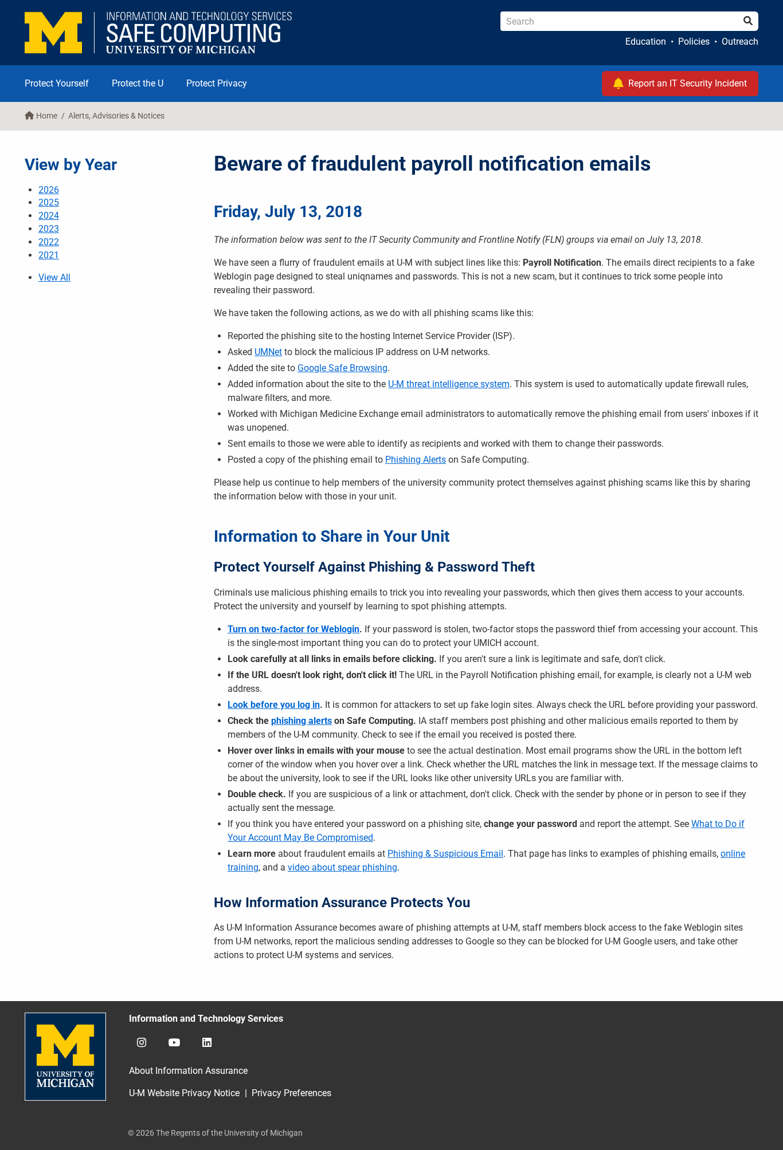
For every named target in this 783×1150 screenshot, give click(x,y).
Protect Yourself (57, 83)
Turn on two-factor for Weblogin (293, 629)
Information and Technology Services (206, 1018)
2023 (48, 228)
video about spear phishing (342, 867)
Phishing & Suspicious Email (445, 853)
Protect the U (137, 83)
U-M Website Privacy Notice (184, 1093)
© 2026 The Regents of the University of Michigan (215, 1132)
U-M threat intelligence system (449, 384)
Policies (694, 41)
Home (46, 116)
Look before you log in (274, 704)
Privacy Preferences (291, 1093)
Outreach (740, 41)
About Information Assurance (188, 1070)
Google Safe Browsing (342, 368)
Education (645, 41)
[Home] (158, 32)
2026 (48, 189)
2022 (48, 242)
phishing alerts (301, 720)
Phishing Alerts (415, 459)
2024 (48, 215)
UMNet (268, 351)
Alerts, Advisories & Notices (116, 116)
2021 (48, 255)
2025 (48, 202)
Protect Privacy (216, 83)
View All (54, 277)
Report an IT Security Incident (687, 83)
